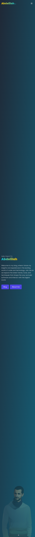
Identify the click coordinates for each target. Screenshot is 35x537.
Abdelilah (8, 3)
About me (16, 287)
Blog (5, 287)
